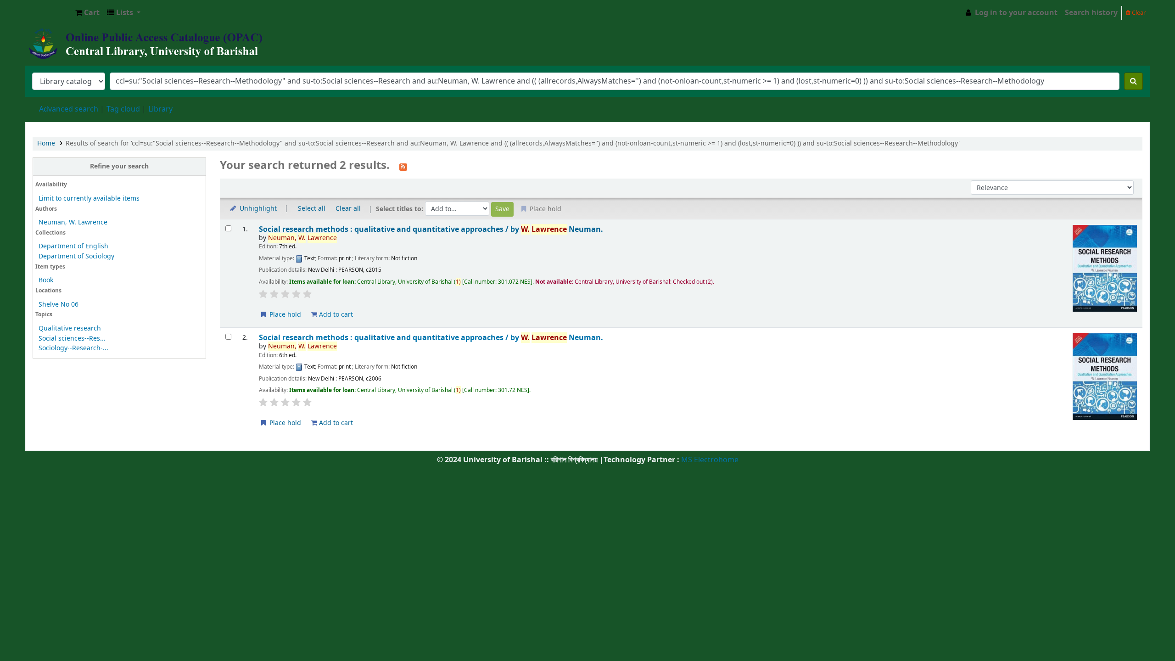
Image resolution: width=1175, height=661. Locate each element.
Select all (311, 208)
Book (46, 280)
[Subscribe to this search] (403, 166)
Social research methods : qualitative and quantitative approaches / (431, 229)
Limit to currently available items (89, 198)
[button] (87, 13)
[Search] (1133, 81)
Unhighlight (257, 208)
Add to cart (335, 314)
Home (46, 143)
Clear (1138, 12)
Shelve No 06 (58, 304)
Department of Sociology (76, 256)
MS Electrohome (709, 459)
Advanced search (68, 109)
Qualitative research (70, 328)
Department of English (73, 246)
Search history (1091, 12)
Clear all (348, 208)
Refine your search (119, 166)
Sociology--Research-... (73, 348)
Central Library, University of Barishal (49, 13)
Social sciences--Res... (72, 338)
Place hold (284, 314)
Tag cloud (123, 109)
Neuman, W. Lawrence (73, 222)
